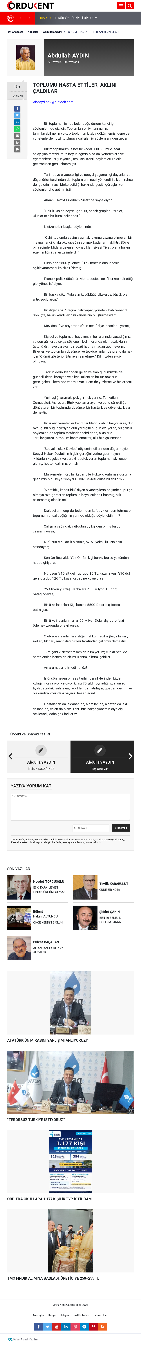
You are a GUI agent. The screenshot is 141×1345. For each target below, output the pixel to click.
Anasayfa (38, 1315)
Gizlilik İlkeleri (81, 1315)
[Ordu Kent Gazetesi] (30, 5)
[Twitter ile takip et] (47, 1327)
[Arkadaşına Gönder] (17, 136)
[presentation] (20, 18)
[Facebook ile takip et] (38, 1327)
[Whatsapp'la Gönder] (17, 129)
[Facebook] (17, 109)
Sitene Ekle (100, 1315)
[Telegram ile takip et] (84, 1327)
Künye (52, 1315)
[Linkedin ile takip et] (65, 1327)
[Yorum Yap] (17, 149)
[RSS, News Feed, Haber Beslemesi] (102, 1327)
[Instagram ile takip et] (75, 1327)
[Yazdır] (17, 142)
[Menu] (121, 5)
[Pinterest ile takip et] (93, 1327)
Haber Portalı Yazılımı (25, 1339)
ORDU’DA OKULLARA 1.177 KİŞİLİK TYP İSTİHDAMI (76, 18)
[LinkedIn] (17, 122)
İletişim (64, 1315)
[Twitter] (17, 115)
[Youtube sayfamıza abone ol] (56, 1327)
